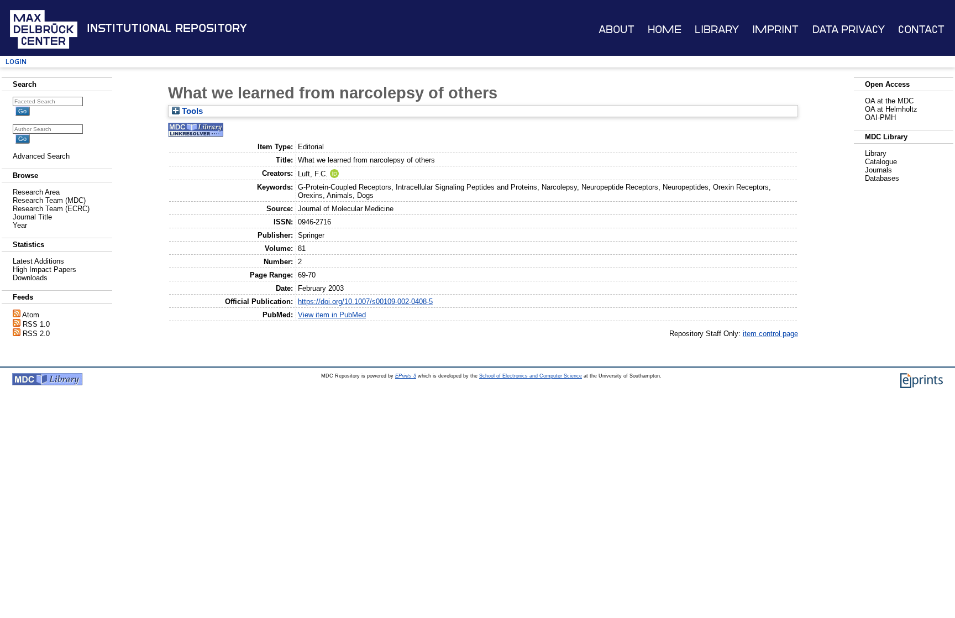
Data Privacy (848, 29)
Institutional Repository (167, 28)
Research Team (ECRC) (51, 209)
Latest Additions (38, 261)
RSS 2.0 (36, 333)
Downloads (30, 278)
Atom (30, 315)
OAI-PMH (880, 117)
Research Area (36, 192)
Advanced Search (41, 156)
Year (20, 225)
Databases (882, 178)
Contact (921, 29)
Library (717, 29)
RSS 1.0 (36, 324)
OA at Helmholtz (891, 109)
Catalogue (881, 162)
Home (664, 29)
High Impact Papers (44, 269)
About (616, 29)
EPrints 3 (405, 376)
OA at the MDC (889, 101)
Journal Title (32, 217)
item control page (770, 333)
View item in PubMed (332, 315)
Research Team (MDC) (49, 200)
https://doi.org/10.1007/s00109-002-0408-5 (365, 301)
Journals (878, 170)
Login (16, 61)
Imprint (775, 29)
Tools (191, 111)
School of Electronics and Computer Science (530, 376)
